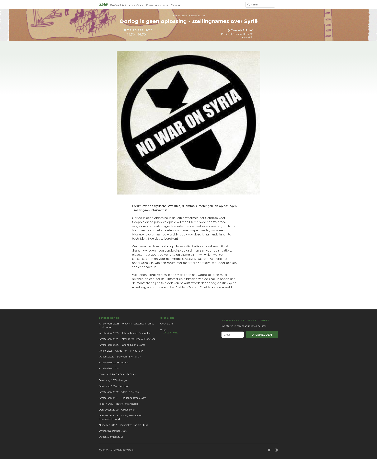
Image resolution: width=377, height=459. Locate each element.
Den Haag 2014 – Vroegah (114, 386)
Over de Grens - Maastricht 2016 (188, 15)
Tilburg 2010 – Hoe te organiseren (118, 403)
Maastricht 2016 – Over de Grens (126, 5)
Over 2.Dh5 (166, 323)
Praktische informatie (157, 5)
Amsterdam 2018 (109, 368)
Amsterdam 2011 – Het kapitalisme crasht (122, 397)
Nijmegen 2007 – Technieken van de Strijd (123, 424)
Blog (163, 329)
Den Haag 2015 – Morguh (113, 380)
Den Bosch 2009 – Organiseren (117, 409)
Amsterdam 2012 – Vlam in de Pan (119, 391)
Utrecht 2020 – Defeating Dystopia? (120, 356)
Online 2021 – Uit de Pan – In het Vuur (121, 350)
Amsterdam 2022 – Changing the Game (122, 344)
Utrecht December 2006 (113, 430)
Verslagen (176, 5)
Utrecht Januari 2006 (111, 436)
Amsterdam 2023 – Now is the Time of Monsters (127, 338)
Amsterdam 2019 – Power (114, 362)
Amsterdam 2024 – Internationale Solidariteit (125, 333)
